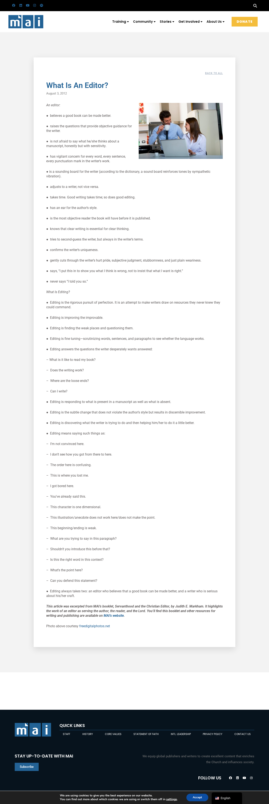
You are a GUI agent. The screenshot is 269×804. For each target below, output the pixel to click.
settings (171, 799)
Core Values (113, 734)
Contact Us (242, 734)
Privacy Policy (212, 734)
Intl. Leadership (181, 734)
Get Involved (189, 21)
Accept (197, 797)
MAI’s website (114, 616)
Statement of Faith (146, 734)
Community (143, 21)
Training (119, 21)
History (87, 734)
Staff (66, 734)
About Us (214, 21)
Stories (165, 21)
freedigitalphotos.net (94, 626)
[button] (255, 5)
